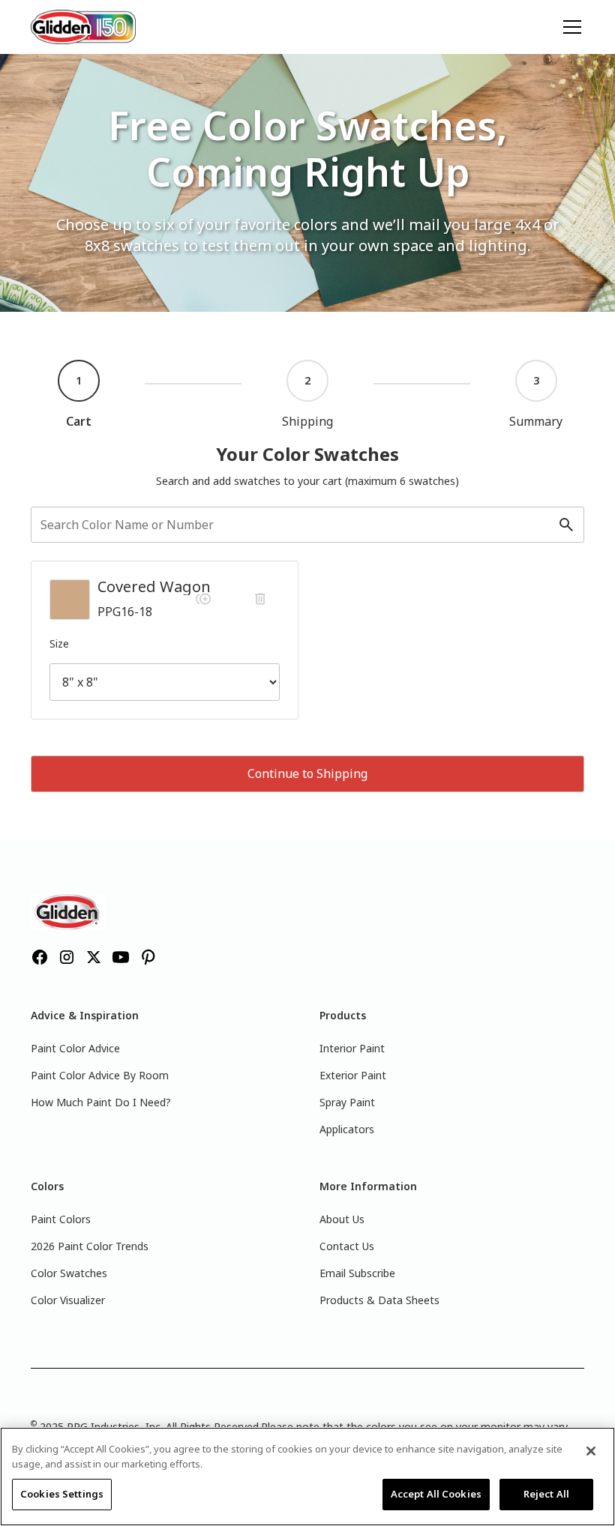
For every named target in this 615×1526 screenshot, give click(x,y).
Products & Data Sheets (380, 1300)
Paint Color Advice (75, 1048)
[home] (83, 26)
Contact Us (347, 1246)
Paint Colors (61, 1219)
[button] (569, 27)
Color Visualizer (68, 1300)
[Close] (591, 1451)
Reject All (546, 1494)
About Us (342, 1219)
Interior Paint (352, 1048)
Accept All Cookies (436, 1494)
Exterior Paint (353, 1075)
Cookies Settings (62, 1494)
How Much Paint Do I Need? (101, 1102)
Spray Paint (347, 1102)
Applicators (347, 1129)
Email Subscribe (357, 1273)
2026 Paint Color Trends (89, 1246)
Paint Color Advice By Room (100, 1075)
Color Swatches (69, 1273)
